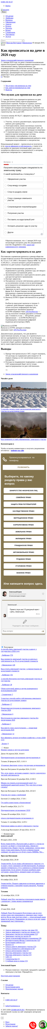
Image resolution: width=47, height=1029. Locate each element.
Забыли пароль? (11, 1026)
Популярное (8, 647)
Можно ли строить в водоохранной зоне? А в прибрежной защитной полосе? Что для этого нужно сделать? (21, 785)
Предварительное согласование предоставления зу (20, 758)
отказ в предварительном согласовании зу (17, 818)
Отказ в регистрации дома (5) (17, 951)
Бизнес (8, 30)
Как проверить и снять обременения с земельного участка (23, 439)
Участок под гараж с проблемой (13, 795)
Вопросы (9, 20)
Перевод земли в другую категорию (15, 750)
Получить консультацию (10, 976)
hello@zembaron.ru (12, 1006)
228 (13, 665)
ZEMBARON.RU (18, 1010)
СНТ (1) (8, 957)
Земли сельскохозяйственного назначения (17, 60)
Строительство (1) (12, 959)
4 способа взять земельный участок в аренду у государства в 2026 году (19, 650)
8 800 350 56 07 (7, 2)
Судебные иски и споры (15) (16, 961)
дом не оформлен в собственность (18, 146)
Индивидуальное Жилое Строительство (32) (22, 940)
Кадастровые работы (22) (15, 942)
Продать (8, 28)
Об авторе (9, 16)
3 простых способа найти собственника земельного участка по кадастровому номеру (21, 699)
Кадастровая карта (12, 987)
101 (11, 675)
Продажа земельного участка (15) (18, 955)
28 (11, 685)
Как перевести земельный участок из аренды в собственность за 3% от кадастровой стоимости (19, 660)
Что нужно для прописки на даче (18, 86)
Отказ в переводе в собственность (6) (20, 949)
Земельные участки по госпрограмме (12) (21, 934)
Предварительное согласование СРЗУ (15, 810)
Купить (8, 26)
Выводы (8, 90)
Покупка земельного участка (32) (18, 953)
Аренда (8, 24)
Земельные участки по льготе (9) (18, 936)
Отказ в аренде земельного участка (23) (20, 947)
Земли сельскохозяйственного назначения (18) (23, 938)
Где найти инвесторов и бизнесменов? (16, 803)
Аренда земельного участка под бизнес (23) (22, 932)
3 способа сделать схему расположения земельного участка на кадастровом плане (21, 410)
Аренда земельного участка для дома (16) (21, 930)
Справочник (10, 32)
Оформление (10, 22)
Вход (7, 1022)
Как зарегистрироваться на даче (17, 88)
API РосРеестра (32, 312)
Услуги (8, 36)
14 (13, 734)
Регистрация (10, 1024)
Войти (7, 6)
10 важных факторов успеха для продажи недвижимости (23, 765)
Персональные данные (14, 989)
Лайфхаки (9, 18)
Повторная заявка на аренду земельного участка (19, 826)
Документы (9, 34)
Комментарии (9, 834)
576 (11, 655)
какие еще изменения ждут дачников (19, 246)
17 (11, 704)
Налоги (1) (9, 944)
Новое (6, 748)
